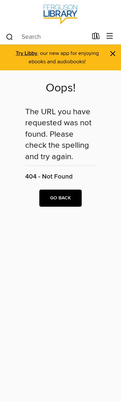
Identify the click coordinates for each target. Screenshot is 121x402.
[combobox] (46, 37)
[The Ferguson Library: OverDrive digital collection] (60, 14)
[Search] (9, 36)
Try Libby (26, 53)
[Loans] (96, 37)
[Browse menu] (110, 36)
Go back (60, 198)
